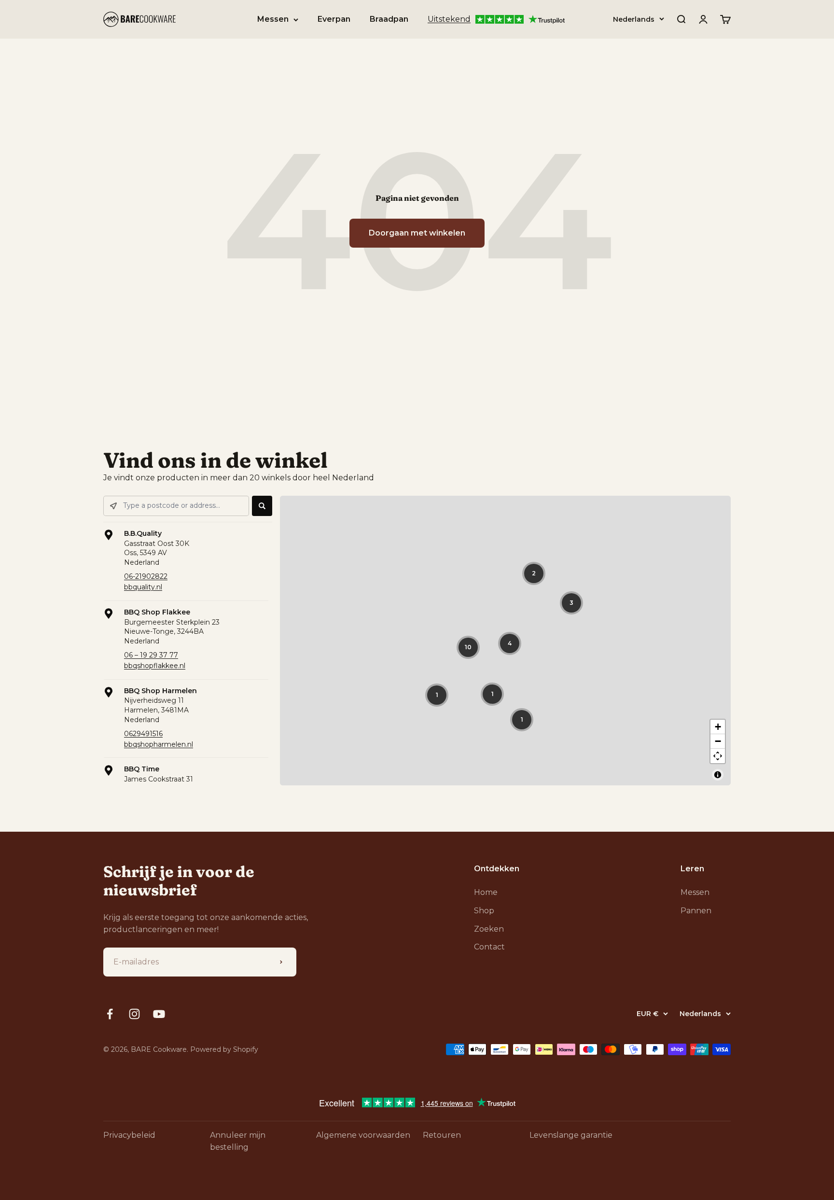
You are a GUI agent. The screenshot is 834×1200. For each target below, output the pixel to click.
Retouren (442, 1135)
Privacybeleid (129, 1135)
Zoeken (489, 929)
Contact (489, 946)
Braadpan (389, 19)
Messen (273, 19)
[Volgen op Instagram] (134, 1013)
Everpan (334, 19)
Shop (484, 910)
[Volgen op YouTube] (159, 1013)
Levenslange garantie (570, 1135)
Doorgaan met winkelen (417, 232)
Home (486, 892)
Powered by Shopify (224, 1049)
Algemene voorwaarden (363, 1135)
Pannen (696, 910)
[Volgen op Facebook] (109, 1013)
